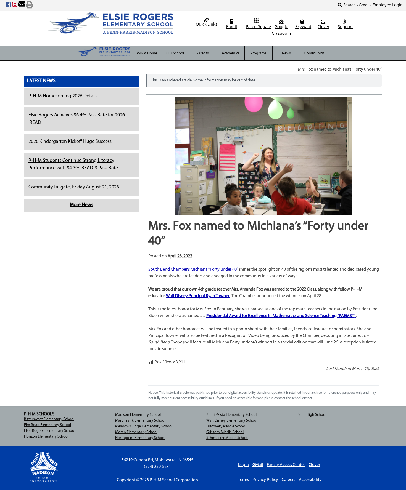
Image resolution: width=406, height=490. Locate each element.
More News (81, 205)
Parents (202, 53)
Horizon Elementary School (46, 437)
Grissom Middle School (225, 432)
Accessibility (310, 480)
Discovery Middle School (226, 426)
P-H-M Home (147, 53)
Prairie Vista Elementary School (231, 415)
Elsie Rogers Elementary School (49, 431)
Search (349, 5)
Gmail (364, 5)
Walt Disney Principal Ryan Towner (198, 296)
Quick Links (206, 24)
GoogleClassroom (281, 30)
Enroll (231, 27)
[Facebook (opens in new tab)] (8, 5)
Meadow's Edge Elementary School (143, 426)
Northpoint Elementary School (140, 438)
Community (314, 53)
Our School (175, 53)
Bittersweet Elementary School (49, 419)
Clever (323, 27)
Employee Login (388, 5)
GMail (257, 465)
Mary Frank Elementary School (140, 421)
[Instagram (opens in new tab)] (14, 5)
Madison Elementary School (138, 415)
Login (243, 465)
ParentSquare (257, 27)
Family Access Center (286, 465)
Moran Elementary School (136, 432)
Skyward (302, 27)
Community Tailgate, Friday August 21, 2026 (73, 187)
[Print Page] (29, 5)
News (286, 53)
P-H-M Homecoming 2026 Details (62, 96)
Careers (288, 480)
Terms (243, 480)
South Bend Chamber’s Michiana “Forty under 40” (193, 269)
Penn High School (311, 415)
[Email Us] (21, 5)
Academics (230, 53)
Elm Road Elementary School (47, 425)
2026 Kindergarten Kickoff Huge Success (70, 141)
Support (345, 27)
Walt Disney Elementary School (231, 421)
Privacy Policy (265, 480)
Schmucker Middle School (227, 438)
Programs (259, 53)
